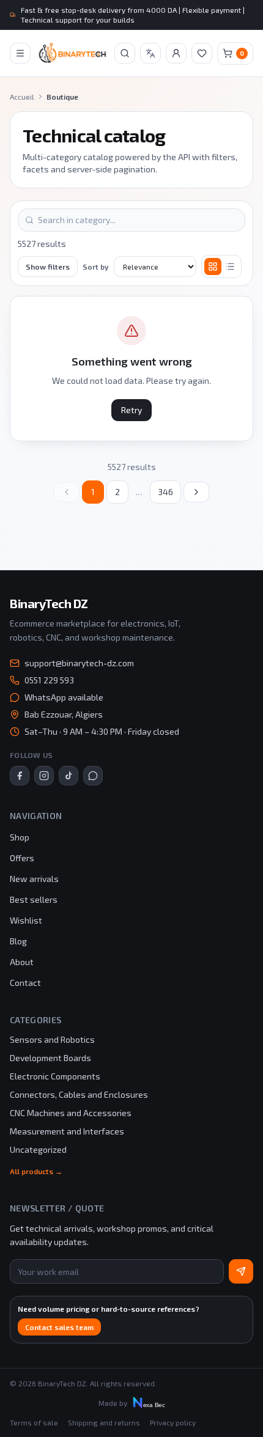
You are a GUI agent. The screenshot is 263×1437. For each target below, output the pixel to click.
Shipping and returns (104, 1422)
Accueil (22, 96)
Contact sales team (59, 1327)
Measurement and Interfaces (67, 1131)
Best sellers (33, 899)
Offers (22, 858)
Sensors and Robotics (52, 1039)
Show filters (48, 266)
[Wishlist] (201, 53)
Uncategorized (38, 1149)
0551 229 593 (49, 680)
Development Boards (50, 1058)
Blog (18, 941)
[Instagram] (44, 775)
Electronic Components (55, 1076)
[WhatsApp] (93, 775)
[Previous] (67, 492)
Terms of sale (34, 1422)
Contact (25, 982)
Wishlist (26, 920)
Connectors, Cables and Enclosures (79, 1094)
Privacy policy (173, 1422)
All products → (36, 1171)
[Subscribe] (241, 1271)
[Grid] (212, 266)
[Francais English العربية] (150, 53)
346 (165, 492)
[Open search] (124, 53)
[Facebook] (19, 775)
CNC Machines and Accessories (71, 1113)
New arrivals (34, 878)
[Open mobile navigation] (20, 53)
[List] (230, 266)
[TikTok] (68, 775)
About (22, 962)
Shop (19, 837)
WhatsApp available (63, 697)
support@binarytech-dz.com (79, 663)
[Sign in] (176, 53)
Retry (131, 410)
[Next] (196, 492)
